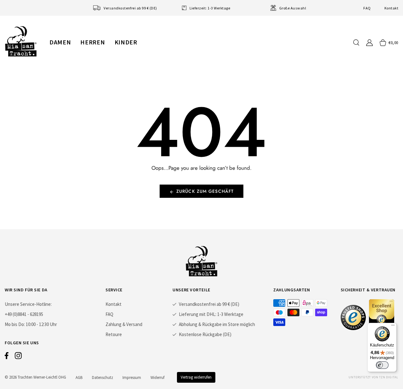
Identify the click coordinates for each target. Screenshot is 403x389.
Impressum (131, 377)
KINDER (126, 42)
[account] (369, 42)
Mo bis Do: (15, 324)
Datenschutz (102, 377)
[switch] (382, 365)
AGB (79, 377)
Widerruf (157, 377)
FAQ (367, 8)
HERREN (92, 42)
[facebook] (7, 357)
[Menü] (393, 326)
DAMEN (60, 42)
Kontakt (391, 8)
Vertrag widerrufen (196, 377)
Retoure (113, 334)
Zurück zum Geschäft (205, 191)
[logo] (21, 41)
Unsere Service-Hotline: (28, 304)
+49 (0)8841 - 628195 (24, 314)
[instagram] (18, 357)
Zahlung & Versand (123, 324)
